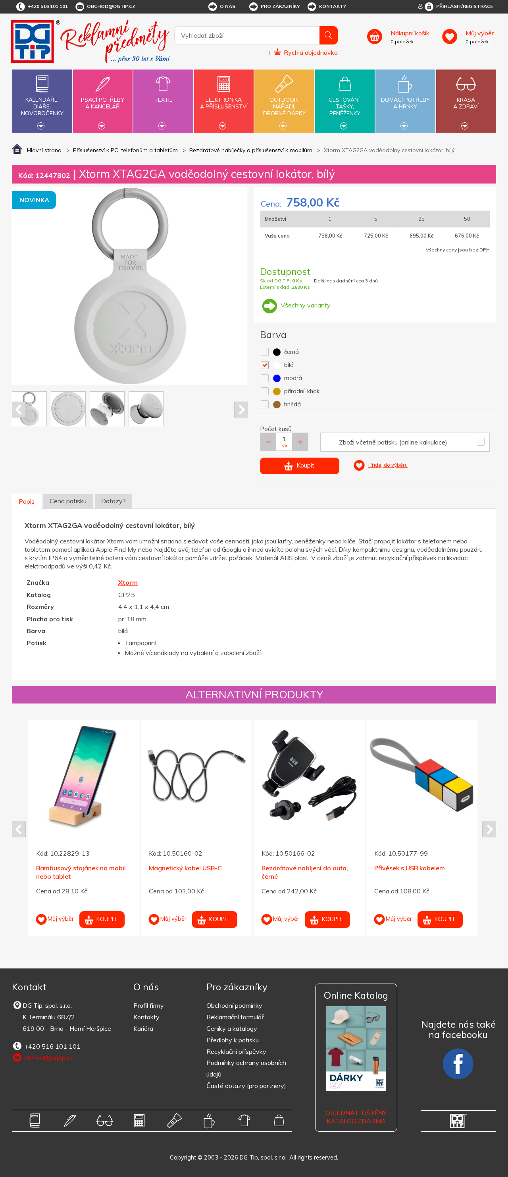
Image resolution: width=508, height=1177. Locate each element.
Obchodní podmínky (234, 1005)
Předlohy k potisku (232, 1040)
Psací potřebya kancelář (102, 103)
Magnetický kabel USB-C (185, 868)
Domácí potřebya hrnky (405, 103)
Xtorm (128, 582)
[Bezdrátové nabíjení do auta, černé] (309, 775)
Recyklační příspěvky (236, 1051)
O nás (227, 6)
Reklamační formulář (235, 1017)
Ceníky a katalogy (231, 1028)
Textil (163, 99)
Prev (19, 409)
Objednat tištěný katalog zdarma (356, 1117)
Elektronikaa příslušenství (224, 103)
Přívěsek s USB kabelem (409, 868)
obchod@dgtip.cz (111, 6)
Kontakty (332, 6)
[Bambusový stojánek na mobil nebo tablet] (84, 775)
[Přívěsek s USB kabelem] (422, 775)
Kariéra (143, 1028)
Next (241, 409)
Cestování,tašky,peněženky (345, 106)
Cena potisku (68, 501)
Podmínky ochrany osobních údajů (246, 1068)
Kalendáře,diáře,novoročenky (42, 106)
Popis (27, 501)
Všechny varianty (305, 305)
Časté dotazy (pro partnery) (246, 1086)
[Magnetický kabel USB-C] (196, 775)
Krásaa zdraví (466, 103)
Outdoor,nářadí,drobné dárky (284, 106)
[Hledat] (328, 35)
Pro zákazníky (280, 6)
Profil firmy (148, 1005)
